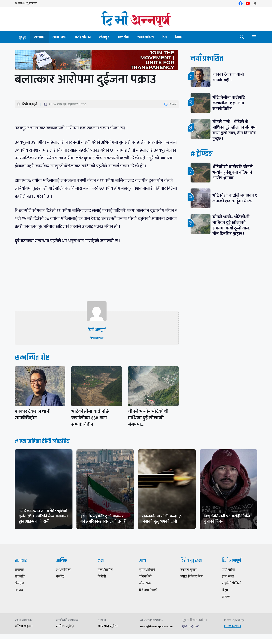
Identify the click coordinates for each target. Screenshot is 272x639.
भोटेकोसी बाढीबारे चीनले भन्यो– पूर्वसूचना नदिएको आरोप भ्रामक (232, 172)
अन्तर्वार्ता (123, 37)
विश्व (164, 37)
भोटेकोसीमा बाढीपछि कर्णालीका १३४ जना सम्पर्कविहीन (90, 417)
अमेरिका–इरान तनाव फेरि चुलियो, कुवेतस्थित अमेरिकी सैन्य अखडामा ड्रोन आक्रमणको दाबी (43, 516)
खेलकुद (104, 37)
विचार (179, 37)
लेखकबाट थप (96, 338)
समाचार (39, 37)
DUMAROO (232, 626)
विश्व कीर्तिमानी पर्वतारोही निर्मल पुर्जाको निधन (227, 519)
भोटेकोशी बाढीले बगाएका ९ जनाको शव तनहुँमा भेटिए (234, 198)
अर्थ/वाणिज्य (82, 37)
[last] (97, 61)
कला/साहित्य (145, 37)
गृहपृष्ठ (22, 37)
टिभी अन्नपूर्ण (29, 104)
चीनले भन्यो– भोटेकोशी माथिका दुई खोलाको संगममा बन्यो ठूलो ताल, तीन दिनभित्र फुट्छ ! (234, 130)
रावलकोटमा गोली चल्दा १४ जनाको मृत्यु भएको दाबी (162, 519)
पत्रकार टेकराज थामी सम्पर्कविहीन (33, 414)
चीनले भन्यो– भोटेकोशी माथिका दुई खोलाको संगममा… (148, 417)
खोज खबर (60, 37)
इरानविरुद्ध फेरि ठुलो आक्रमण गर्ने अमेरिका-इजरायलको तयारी (103, 519)
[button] (242, 37)
